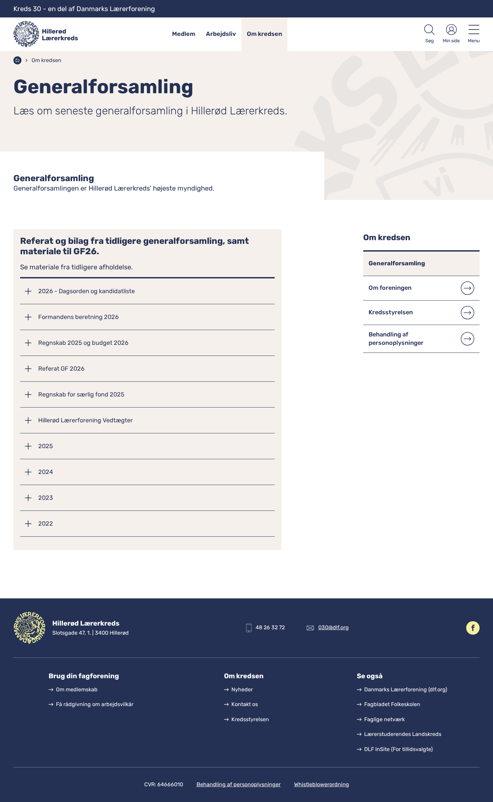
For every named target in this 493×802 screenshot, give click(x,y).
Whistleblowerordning (321, 784)
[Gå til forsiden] (52, 34)
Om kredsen (264, 34)
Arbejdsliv (221, 34)
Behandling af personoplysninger (239, 784)
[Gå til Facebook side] (473, 628)
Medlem (183, 34)
